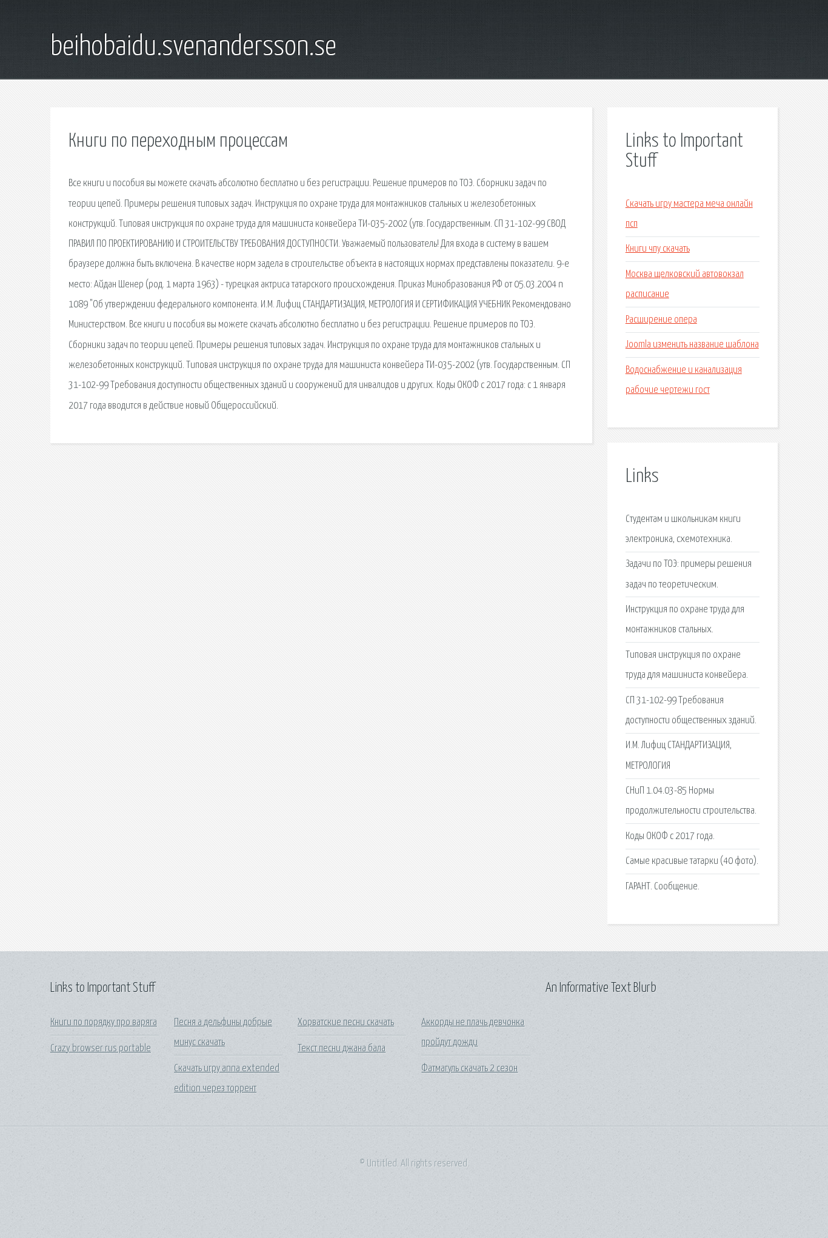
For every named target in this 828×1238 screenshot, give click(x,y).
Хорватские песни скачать (346, 1022)
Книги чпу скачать (658, 249)
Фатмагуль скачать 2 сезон (469, 1068)
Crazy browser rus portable (100, 1048)
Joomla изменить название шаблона (692, 345)
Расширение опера (661, 320)
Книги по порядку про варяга (103, 1022)
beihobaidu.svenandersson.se (193, 47)
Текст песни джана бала (342, 1048)
